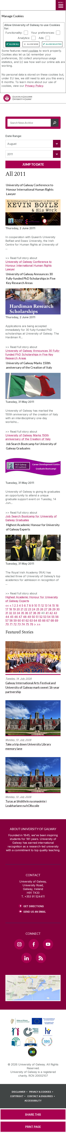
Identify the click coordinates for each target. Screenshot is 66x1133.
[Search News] (55, 123)
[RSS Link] (41, 958)
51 (37, 616)
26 (41, 609)
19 (14, 609)
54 (49, 616)
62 (27, 620)
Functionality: (13, 32)
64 (35, 620)
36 (26, 613)
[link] (32, 1021)
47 (20, 616)
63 (31, 620)
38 (34, 613)
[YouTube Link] (48, 944)
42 (51, 613)
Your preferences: (42, 32)
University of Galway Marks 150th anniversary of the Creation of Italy (28, 437)
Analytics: (24, 38)
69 (56, 620)
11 (39, 605)
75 (27, 624)
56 (57, 616)
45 (11, 616)
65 (39, 620)
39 (38, 613)
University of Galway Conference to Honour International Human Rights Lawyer (28, 265)
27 (45, 609)
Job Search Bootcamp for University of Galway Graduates (31, 518)
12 (42, 605)
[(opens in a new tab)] (33, 1024)
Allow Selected (53, 44)
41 (47, 613)
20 (18, 609)
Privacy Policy (34, 85)
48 (25, 616)
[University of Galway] (17, 98)
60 (19, 620)
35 (22, 613)
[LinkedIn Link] (26, 958)
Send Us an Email (34, 911)
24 (33, 609)
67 (48, 620)
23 (29, 609)
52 (40, 616)
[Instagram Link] (19, 944)
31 (6, 613)
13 (46, 605)
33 (14, 613)
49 (29, 616)
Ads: (41, 38)
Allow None (32, 44)
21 (22, 609)
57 (7, 620)
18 (10, 609)
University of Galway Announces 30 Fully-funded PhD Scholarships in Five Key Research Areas (32, 354)
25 (37, 609)
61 (23, 620)
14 (49, 605)
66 (44, 620)
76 (31, 624)
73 (19, 624)
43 (55, 613)
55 (52, 616)
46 (16, 616)
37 (30, 613)
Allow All (14, 44)
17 (6, 609)
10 (35, 605)
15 (53, 605)
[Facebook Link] (34, 944)
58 (11, 620)
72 (15, 624)
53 (44, 616)
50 (33, 616)
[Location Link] (33, 998)
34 (18, 613)
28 (49, 609)
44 (7, 616)
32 (10, 613)
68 (52, 620)
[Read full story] (33, 212)
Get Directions (33, 906)
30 (58, 609)
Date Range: (13, 136)
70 (7, 624)
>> (38, 624)
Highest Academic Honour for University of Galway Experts (31, 599)
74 (23, 624)
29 (54, 609)
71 (11, 624)
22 (25, 609)
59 (15, 620)
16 (57, 605)
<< (7, 605)
